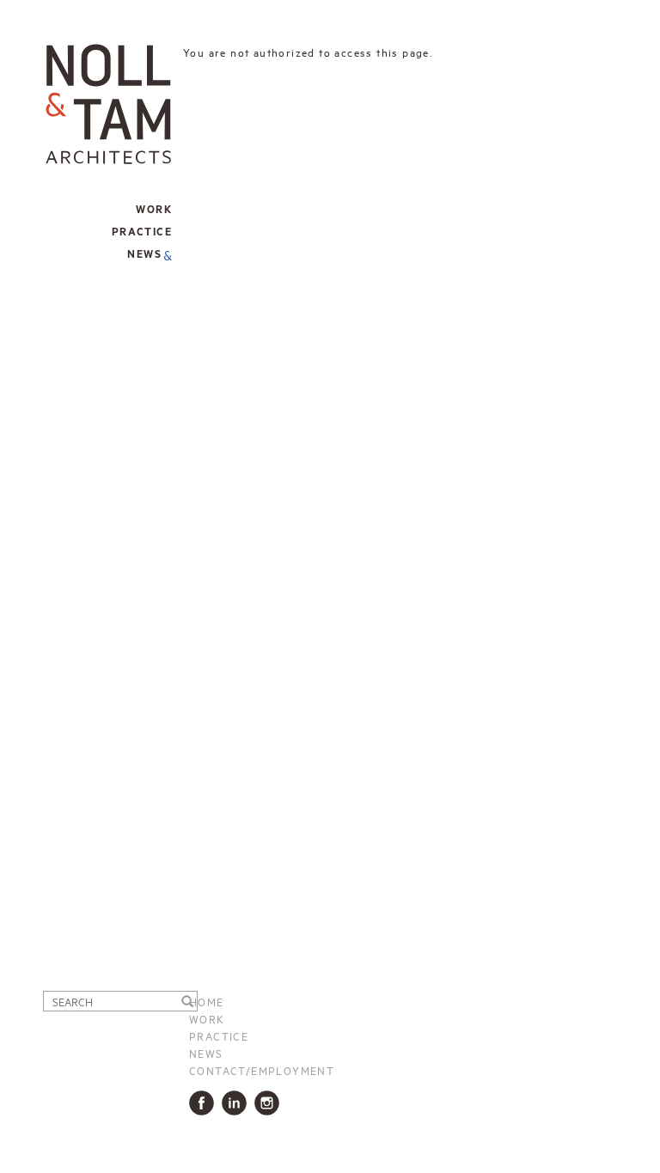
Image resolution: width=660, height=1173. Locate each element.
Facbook (205, 1103)
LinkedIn (238, 1103)
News (144, 254)
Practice (218, 1035)
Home (206, 1001)
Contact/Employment (261, 1070)
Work (207, 1018)
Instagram (270, 1103)
